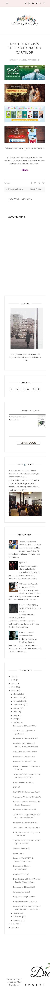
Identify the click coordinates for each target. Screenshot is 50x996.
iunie (16, 715)
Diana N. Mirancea (19, 60)
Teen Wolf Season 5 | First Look (27, 827)
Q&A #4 (22, 562)
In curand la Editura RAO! (24, 756)
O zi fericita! (18, 853)
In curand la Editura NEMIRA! (25, 739)
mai (15, 719)
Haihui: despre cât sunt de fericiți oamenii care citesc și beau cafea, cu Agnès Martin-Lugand (24, 473)
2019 (13, 676)
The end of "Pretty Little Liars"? (27, 797)
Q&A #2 (16, 787)
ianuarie (17, 920)
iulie (15, 712)
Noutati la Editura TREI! (23, 782)
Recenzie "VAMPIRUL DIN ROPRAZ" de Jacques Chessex (30, 608)
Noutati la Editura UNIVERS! (25, 901)
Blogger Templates (14, 979)
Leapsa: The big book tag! (24, 897)
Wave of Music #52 (21, 848)
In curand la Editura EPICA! (24, 726)
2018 (13, 680)
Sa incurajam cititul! (21, 892)
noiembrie (18, 697)
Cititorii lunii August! (28, 584)
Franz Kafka (15, 420)
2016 (13, 687)
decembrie (18, 694)
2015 (13, 690)
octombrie (18, 701)
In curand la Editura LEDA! (24, 761)
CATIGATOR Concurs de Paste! (26, 792)
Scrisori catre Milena (18, 417)
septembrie (19, 704)
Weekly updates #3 (27, 541)
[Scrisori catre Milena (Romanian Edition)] (41, 427)
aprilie (16, 722)
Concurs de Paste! (21, 874)
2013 (13, 927)
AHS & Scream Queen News (25, 751)
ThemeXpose (14, 985)
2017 (13, 683)
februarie (18, 917)
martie (16, 913)
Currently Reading (30, 411)
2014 (13, 924)
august (16, 708)
